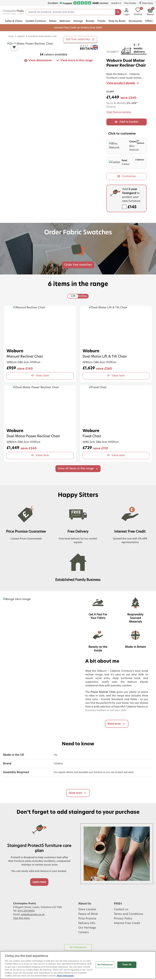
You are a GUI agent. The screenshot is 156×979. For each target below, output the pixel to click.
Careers (83, 932)
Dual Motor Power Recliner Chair (42, 36)
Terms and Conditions (128, 914)
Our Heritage (87, 927)
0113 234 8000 (26, 911)
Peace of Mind (88, 914)
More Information (65, 976)
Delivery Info (86, 923)
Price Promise (87, 918)
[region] (78, 965)
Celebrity (21, 36)
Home (11, 36)
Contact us (121, 909)
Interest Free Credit (127, 923)
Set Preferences (78, 947)
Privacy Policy (123, 918)
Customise (129, 176)
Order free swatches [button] (78, 264)
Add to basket (128, 122)
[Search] (118, 12)
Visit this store (21, 918)
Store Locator (87, 909)
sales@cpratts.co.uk (33, 914)
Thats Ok (126, 965)
